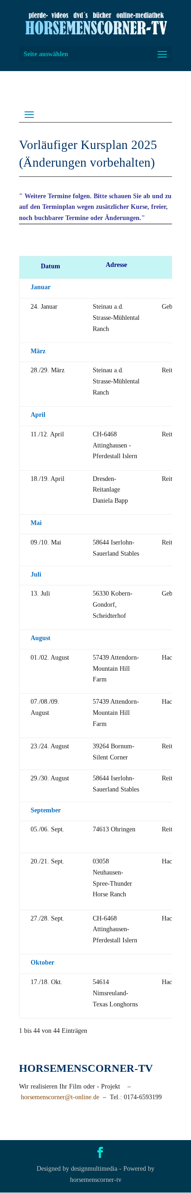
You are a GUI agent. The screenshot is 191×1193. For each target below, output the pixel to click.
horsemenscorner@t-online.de (60, 1097)
